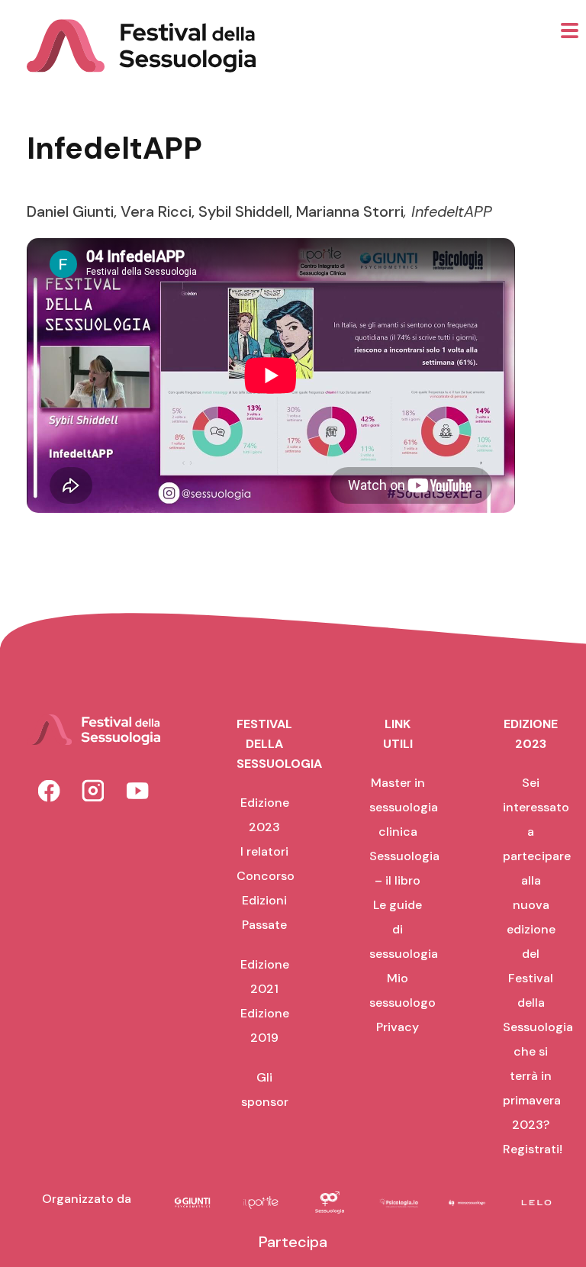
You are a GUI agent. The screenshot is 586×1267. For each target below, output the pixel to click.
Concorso (266, 876)
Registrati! (532, 1149)
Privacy (397, 1027)
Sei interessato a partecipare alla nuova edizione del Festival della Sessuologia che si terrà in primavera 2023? (538, 954)
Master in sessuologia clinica (403, 807)
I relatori (264, 851)
